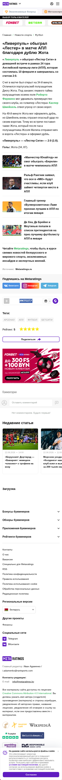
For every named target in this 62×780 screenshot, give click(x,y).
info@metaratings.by (23, 681)
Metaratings (21, 248)
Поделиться (28, 339)
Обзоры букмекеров (15, 520)
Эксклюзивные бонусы (22, 11)
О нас (5, 554)
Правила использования (15, 579)
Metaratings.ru (24, 269)
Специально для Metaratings (18, 564)
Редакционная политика (15, 593)
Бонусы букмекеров (15, 511)
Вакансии (7, 559)
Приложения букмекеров (19, 528)
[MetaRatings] (13, 658)
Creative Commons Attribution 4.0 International (26, 693)
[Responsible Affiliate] (33, 746)
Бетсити (46, 319)
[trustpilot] (10, 735)
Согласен (31, 774)
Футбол (32, 319)
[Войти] (51, 3)
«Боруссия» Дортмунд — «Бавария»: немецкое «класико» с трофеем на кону (19, 462)
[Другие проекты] (12, 3)
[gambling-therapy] (10, 746)
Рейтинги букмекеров (16, 536)
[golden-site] (19, 725)
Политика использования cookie (19, 584)
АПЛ (21, 319)
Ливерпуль (12, 59)
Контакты (7, 549)
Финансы (7, 624)
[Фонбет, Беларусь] (12, 23)
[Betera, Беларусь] (35, 23)
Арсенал (9, 319)
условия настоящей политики (23, 765)
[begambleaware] (32, 735)
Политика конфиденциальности (19, 574)
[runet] (5, 725)
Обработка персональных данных (20, 588)
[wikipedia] (40, 725)
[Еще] (57, 3)
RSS (4, 569)
